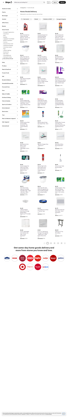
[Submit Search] (44, 2)
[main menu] (3, 2)
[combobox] (28, 2)
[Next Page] (65, 243)
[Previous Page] (44, 243)
